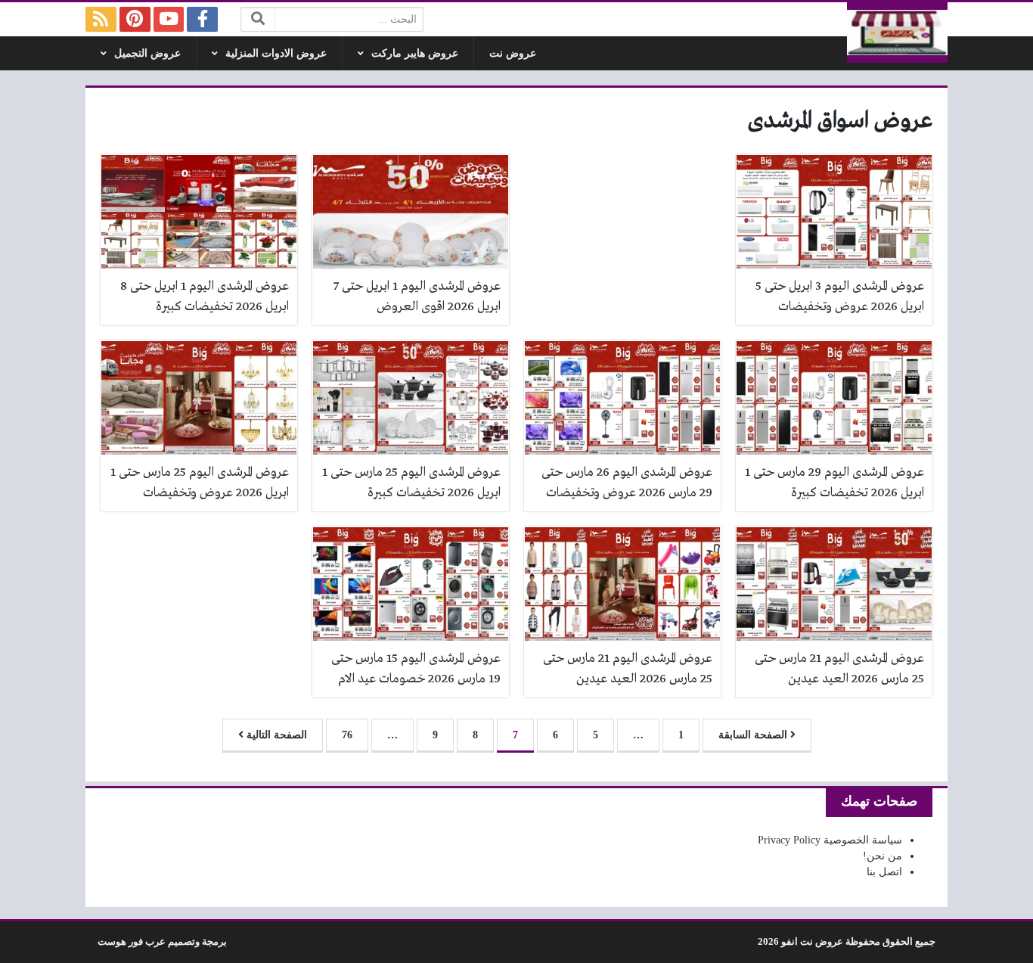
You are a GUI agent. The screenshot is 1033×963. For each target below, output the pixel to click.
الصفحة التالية (275, 735)
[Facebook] (202, 19)
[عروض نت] (897, 32)
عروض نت (512, 53)
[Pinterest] (134, 19)
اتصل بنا (884, 872)
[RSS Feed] (100, 19)
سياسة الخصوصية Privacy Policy (830, 840)
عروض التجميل (147, 53)
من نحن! (882, 856)
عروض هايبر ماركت (414, 53)
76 (347, 735)
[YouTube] (169, 19)
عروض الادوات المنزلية (276, 53)
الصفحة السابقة (754, 735)
